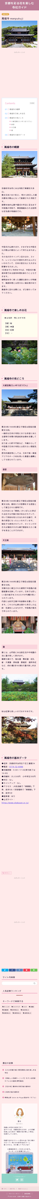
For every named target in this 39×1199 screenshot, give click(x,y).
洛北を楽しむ (25, 1010)
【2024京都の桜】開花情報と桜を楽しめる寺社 (20, 1071)
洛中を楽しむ (15, 1010)
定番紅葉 (6, 1010)
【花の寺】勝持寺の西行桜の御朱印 (18, 1086)
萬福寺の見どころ (16, 118)
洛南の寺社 (5, 14)
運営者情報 (27, 1193)
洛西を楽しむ (27, 1013)
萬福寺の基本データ (17, 135)
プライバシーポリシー (15, 1193)
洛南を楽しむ (7, 873)
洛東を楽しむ (17, 1013)
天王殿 (13, 127)
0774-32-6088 (16, 766)
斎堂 (13, 124)
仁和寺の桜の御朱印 (12, 1092)
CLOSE (32, 103)
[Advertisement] (19, 73)
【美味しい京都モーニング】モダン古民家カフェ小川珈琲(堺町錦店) (20, 1079)
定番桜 (32, 1007)
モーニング (6, 1007)
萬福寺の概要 (15, 109)
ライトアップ (16, 1007)
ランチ (25, 1007)
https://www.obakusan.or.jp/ (15, 802)
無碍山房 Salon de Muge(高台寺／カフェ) (20, 1097)
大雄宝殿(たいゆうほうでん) (21, 121)
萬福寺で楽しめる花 (17, 113)
